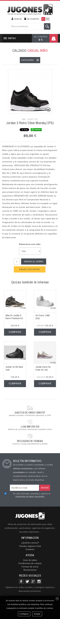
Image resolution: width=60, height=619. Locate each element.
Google (33, 581)
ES (43, 19)
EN (47, 19)
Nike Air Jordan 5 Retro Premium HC (14, 317)
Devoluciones (30, 570)
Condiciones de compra (30, 563)
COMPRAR (15, 332)
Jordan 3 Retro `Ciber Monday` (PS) (30, 122)
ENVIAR (45, 488)
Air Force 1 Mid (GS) (43, 317)
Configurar (24, 614)
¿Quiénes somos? (30, 543)
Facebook (21, 581)
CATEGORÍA (27, 60)
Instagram (39, 581)
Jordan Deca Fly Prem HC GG (43, 368)
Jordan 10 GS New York (14, 368)
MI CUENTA (33, 19)
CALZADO (30, 50)
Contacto (30, 549)
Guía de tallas (30, 560)
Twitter (27, 581)
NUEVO (18, 19)
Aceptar (37, 614)
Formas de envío (30, 566)
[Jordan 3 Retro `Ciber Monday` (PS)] (30, 91)
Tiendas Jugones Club (30, 546)
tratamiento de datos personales (30, 496)
